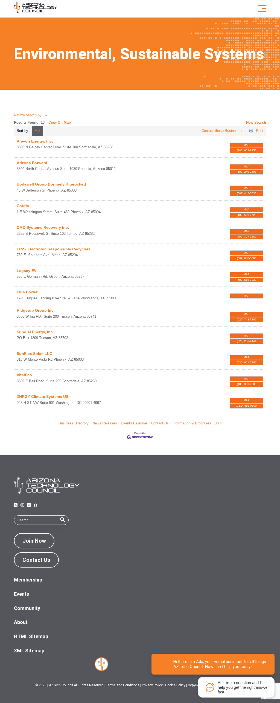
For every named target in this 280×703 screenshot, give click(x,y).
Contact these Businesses (222, 131)
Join (218, 423)
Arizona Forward (32, 163)
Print (259, 131)
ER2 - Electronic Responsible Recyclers (54, 249)
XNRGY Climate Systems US (42, 396)
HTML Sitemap (31, 636)
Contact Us (160, 423)
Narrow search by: (28, 115)
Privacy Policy (152, 685)
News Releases (104, 423)
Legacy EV (26, 270)
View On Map (59, 122)
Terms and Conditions (122, 685)
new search (256, 122)
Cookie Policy (175, 685)
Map (247, 144)
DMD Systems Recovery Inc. (43, 227)
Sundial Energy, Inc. (35, 332)
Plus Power (27, 292)
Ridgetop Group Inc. (36, 310)
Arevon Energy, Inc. (35, 141)
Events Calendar (134, 423)
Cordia (23, 206)
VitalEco (24, 375)
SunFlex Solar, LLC (34, 353)
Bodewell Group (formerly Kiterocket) (51, 184)
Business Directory (74, 423)
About (21, 622)
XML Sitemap (29, 650)
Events (21, 594)
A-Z (37, 131)
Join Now (34, 540)
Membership (28, 580)
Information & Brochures (192, 423)
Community (27, 608)
